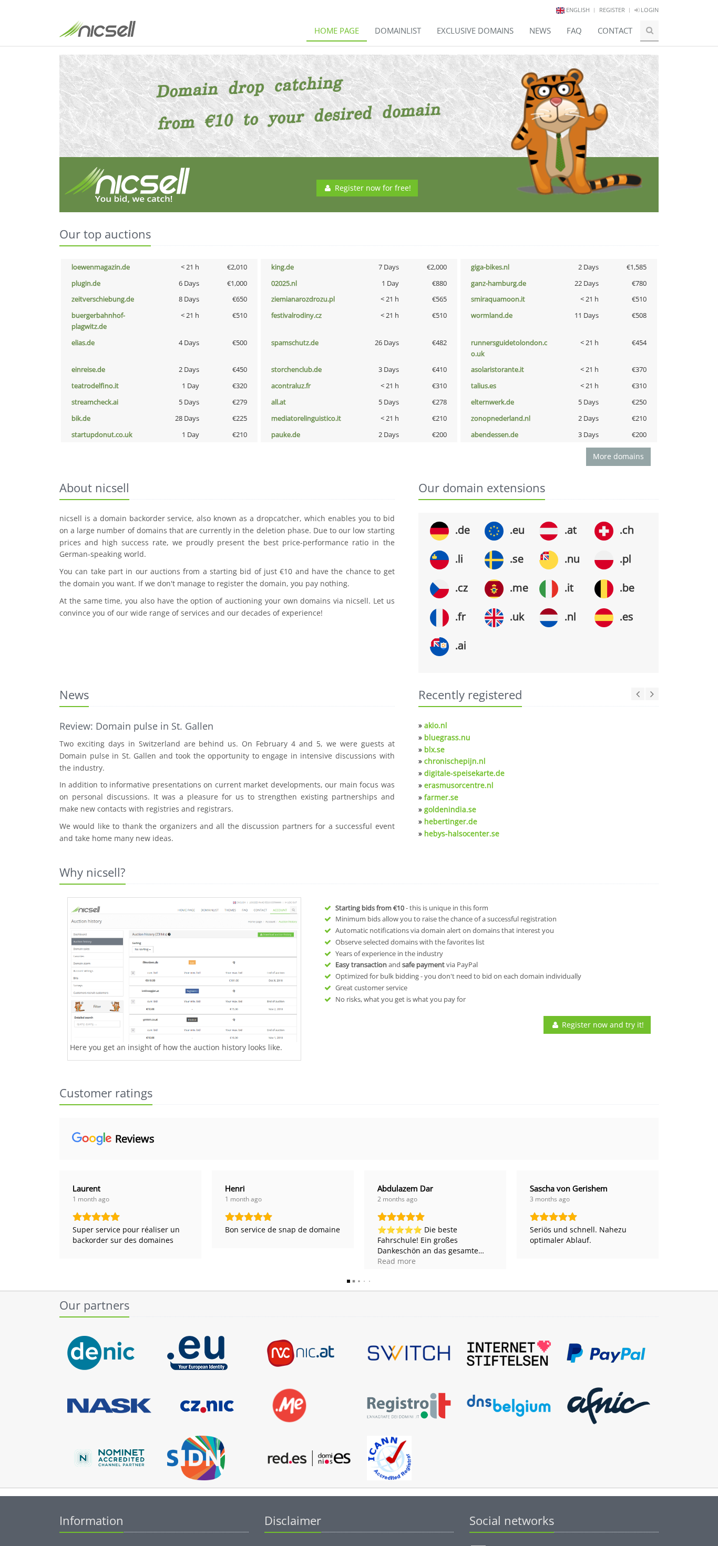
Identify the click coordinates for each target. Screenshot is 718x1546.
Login (649, 10)
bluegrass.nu (447, 737)
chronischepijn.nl (455, 761)
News (540, 30)
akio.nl (435, 725)
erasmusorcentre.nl (459, 785)
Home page (336, 30)
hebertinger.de (450, 821)
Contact (615, 30)
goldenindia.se (450, 809)
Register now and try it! (602, 1025)
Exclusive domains (475, 30)
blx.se (434, 749)
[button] (59, 1240)
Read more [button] (396, 1277)
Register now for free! (372, 188)
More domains (618, 456)
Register (612, 10)
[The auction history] (184, 971)
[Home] (97, 33)
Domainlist (398, 30)
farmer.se (441, 797)
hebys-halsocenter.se (461, 833)
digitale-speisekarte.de (464, 773)
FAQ (574, 30)
